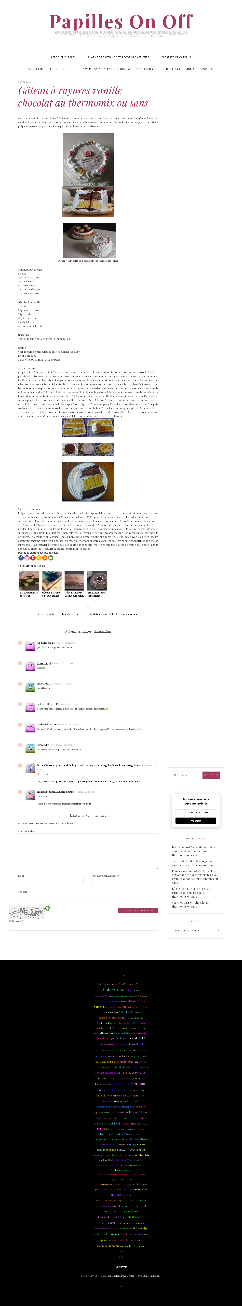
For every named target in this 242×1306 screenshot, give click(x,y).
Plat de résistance (113, 990)
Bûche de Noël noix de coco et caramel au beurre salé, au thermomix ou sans (190, 892)
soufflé (129, 1139)
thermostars (111, 1007)
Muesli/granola (117, 1170)
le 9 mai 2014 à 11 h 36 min (61, 745)
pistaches (113, 984)
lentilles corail (104, 1028)
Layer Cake (108, 614)
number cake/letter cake (123, 996)
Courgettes (128, 1050)
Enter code (16, 921)
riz (127, 1123)
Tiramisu (141, 1144)
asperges (112, 1165)
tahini (126, 1038)
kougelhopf (44, 663)
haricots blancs (120, 1095)
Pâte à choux (99, 1234)
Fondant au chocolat (105, 1072)
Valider (196, 820)
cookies (128, 1179)
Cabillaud (114, 1123)
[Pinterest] (33, 558)
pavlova (116, 1229)
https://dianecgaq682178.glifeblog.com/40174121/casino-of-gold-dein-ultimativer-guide (87, 765)
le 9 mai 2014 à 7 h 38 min (68, 725)
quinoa (136, 1112)
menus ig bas (102, 1165)
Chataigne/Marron (106, 1022)
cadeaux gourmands (110, 1017)
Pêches (145, 1217)
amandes (116, 1194)
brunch (120, 1189)
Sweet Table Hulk (139, 1078)
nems (142, 1160)
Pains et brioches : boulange (49, 69)
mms (133, 1246)
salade (98, 1118)
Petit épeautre (109, 1056)
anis (143, 1023)
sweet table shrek (134, 1023)
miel (100, 1090)
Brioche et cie (130, 1072)
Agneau (115, 1211)
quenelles (139, 1155)
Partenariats (101, 1123)
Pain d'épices (125, 984)
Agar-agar (130, 1144)
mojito (123, 1101)
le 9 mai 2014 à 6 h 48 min (69, 704)
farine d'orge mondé (121, 1084)
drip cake (110, 1229)
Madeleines (137, 1234)
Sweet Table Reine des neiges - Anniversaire (116, 1200)
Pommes (122, 1044)
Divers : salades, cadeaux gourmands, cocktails (117, 69)
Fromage (112, 1234)
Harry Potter (127, 1018)
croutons (134, 1165)
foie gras (127, 1170)
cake (145, 1061)
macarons (124, 1228)
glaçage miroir (115, 1118)
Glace (117, 1101)
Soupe (138, 995)
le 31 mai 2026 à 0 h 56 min (83, 792)
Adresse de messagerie (106, 875)
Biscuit (105, 1206)
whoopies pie (100, 1223)
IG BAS (142, 1038)
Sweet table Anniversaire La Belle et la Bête (112, 1033)
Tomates (131, 1217)
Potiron (127, 1067)
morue (131, 1155)
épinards (121, 1000)
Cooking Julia (45, 642)
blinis (146, 1155)
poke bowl (121, 1023)
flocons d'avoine (112, 1155)
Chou (98, 1144)
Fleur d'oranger (124, 1223)
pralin (137, 1056)
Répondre (84, 643)
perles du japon (143, 1033)
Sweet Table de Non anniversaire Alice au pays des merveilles (121, 1174)
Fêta (146, 1234)
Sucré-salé (132, 1101)
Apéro (103, 1240)
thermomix (122, 614)
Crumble (98, 1050)
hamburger (108, 1101)
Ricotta (143, 1139)
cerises (136, 1159)
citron (97, 1067)
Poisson (110, 1223)
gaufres (133, 1123)
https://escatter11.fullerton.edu (54, 791)
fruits (143, 1206)
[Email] (50, 558)
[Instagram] (27, 558)
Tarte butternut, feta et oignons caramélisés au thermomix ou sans (194, 863)
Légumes (114, 1050)
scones (103, 1067)
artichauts (131, 1001)
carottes (143, 1067)
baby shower (119, 1129)
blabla (142, 1044)
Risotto (127, 1165)
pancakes (99, 1189)
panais (144, 996)
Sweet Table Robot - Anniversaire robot (131, 1028)
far (119, 1235)
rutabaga (105, 1145)
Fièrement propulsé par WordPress (117, 1275)
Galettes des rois (110, 1012)
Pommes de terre (129, 1206)
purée (132, 1228)
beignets (128, 1189)
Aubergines (133, 1095)
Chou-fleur (121, 1159)
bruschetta (114, 1206)
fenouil (105, 1044)
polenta (123, 1246)
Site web (23, 891)
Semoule (141, 1106)
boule (137, 1051)
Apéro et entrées (63, 57)
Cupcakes (135, 1117)
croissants (144, 1050)
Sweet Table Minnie (103, 996)
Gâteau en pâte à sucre (120, 1078)
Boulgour (138, 1017)
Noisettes (111, 1149)
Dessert (76, 614)
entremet (86, 614)
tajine (120, 1165)
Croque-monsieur (117, 1179)
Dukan (137, 1012)
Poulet (128, 1112)
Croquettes (134, 1090)
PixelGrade (155, 1275)
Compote (143, 1184)
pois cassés (133, 1033)
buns (122, 1112)
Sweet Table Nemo (111, 1112)
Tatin (129, 1160)
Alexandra (43, 683)
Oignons (138, 1061)
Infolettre (121, 1267)
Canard (134, 1184)
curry (142, 1223)
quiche (99, 1128)
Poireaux (100, 1149)
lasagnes (142, 1165)
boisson (137, 990)
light (124, 1234)
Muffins (130, 1012)
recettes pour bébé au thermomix (115, 1106)
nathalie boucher (47, 724)
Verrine (140, 983)
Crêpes (123, 1155)
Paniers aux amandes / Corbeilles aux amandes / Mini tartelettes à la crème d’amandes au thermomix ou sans (195, 877)
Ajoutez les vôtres (102, 631)
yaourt (142, 1149)
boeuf (98, 1206)
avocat (108, 1084)
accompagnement (108, 1246)
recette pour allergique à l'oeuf (109, 1216)
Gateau (97, 614)
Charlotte (142, 1072)
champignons (104, 1095)
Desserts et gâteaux (176, 57)
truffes (119, 1073)
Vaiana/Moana (143, 1124)
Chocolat (66, 614)
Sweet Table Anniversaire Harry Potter (132, 1007)
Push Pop (136, 1223)
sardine (121, 1251)
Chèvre (144, 1112)
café (139, 1217)
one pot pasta (100, 1228)
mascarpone (126, 1061)
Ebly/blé (112, 1159)
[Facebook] (21, 558)
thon (99, 1044)
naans (142, 1090)
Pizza (105, 1050)
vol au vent (102, 1134)
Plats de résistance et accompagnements (118, 57)
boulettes (120, 1056)
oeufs (143, 1095)
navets (123, 1124)
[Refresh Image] (47, 908)
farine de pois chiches (109, 1001)
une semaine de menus (124, 1240)
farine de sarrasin (140, 1189)
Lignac (135, 1067)
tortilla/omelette (115, 1134)
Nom (21, 875)
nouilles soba (107, 1212)
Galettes (113, 1044)
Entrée (98, 1056)
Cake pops (141, 1129)
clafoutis (129, 1056)
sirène (105, 1118)
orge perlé (98, 1112)
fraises (144, 1056)
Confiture (102, 1159)
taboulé (126, 1118)
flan (130, 1234)
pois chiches (117, 1038)
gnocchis (110, 1067)
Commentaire (26, 831)
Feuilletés (114, 1144)
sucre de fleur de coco (105, 1139)
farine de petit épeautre (134, 1134)
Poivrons (103, 984)
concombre (100, 1061)
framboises (113, 1061)
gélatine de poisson (120, 1090)
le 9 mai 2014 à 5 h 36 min (64, 643)
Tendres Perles (98, 1155)
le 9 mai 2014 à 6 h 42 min (61, 684)
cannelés (136, 1139)
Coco (110, 1240)
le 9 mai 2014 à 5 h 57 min (62, 663)
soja (129, 1246)
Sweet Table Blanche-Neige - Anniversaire (112, 1184)
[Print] (44, 558)
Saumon (99, 1084)
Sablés (129, 989)
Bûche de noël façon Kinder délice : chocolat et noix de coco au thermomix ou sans (194, 851)
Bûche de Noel (102, 1038)
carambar (126, 1194)
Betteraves (140, 1246)
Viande (134, 1038)
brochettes (120, 1139)
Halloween (108, 1129)
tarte (144, 1118)
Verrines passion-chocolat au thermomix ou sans (190, 904)
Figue (121, 1144)
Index (122, 1012)
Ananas (139, 1240)
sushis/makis (110, 1189)
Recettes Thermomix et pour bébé (189, 69)
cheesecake (130, 1128)
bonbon (98, 1001)
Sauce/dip (141, 1228)
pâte (121, 1212)
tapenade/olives (131, 1211)
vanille (133, 614)
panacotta (126, 1150)
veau (133, 984)
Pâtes (106, 1090)
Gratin (118, 1067)
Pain (119, 1149)
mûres (113, 1028)
